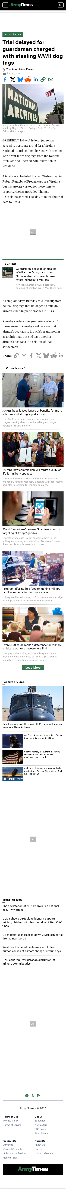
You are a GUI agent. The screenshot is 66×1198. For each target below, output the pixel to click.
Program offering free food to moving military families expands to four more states (31, 590)
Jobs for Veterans (44, 1153)
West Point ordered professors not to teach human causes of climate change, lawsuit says (31, 949)
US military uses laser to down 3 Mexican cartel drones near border (32, 936)
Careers (39, 1149)
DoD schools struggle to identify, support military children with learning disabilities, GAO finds (32, 922)
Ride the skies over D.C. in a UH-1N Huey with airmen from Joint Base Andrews (32, 725)
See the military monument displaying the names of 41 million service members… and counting (42, 754)
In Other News (12, 368)
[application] (32, 703)
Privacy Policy (10, 1120)
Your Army (13, 34)
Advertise (8, 1144)
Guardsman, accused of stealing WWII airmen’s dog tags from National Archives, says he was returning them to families (36, 274)
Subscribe (40, 1120)
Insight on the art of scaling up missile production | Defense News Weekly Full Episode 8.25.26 (43, 771)
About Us (40, 1144)
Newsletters (41, 1124)
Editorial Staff (10, 1157)
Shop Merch (41, 1133)
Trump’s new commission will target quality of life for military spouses (31, 471)
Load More (33, 667)
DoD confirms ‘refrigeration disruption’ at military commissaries (28, 961)
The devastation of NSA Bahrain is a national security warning (30, 908)
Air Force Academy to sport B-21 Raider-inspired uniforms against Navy (43, 736)
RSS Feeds (40, 1129)
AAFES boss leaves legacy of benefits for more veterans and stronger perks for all (32, 412)
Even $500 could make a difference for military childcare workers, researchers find (31, 647)
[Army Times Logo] (21, 5)
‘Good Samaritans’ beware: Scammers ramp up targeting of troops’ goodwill (32, 531)
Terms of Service (12, 1124)
